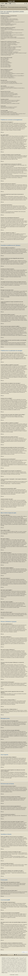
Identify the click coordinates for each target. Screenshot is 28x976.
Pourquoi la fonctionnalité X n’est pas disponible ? (9, 112)
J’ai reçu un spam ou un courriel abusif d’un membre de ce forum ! (11, 83)
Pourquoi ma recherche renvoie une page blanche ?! (9, 94)
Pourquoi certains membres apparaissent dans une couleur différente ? (12, 75)
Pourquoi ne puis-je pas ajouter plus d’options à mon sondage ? (11, 46)
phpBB (7, 296)
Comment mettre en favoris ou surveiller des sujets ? (9, 101)
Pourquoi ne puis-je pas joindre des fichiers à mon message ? (11, 49)
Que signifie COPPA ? (4, 17)
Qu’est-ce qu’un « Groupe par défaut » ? (7, 76)
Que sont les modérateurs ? (5, 71)
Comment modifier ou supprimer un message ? (8, 43)
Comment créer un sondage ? (6, 45)
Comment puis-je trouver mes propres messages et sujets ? (11, 96)
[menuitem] (3, 3)
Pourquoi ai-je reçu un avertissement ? (7, 50)
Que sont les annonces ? (5, 63)
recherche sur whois (19, 926)
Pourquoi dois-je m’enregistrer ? (6, 16)
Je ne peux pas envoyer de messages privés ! (8, 81)
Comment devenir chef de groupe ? (6, 74)
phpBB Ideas (5, 916)
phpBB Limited (5, 904)
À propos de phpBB (23, 906)
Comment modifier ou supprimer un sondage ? (8, 47)
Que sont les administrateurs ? (6, 70)
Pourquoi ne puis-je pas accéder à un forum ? (8, 48)
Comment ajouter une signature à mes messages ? (9, 44)
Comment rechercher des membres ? (7, 95)
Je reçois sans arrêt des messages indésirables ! (9, 82)
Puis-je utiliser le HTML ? (5, 59)
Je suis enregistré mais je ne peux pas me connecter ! (10, 19)
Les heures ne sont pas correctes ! (6, 31)
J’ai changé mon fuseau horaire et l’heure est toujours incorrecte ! (11, 32)
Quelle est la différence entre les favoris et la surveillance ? (10, 100)
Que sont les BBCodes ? (5, 58)
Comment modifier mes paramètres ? (7, 28)
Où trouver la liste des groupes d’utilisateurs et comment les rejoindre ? (12, 73)
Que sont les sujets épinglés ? (6, 64)
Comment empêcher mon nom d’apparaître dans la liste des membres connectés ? (12, 30)
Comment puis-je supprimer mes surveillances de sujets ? (10, 103)
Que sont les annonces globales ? (6, 62)
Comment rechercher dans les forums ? (7, 92)
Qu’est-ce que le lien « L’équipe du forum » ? (8, 77)
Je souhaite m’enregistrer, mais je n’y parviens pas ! (9, 18)
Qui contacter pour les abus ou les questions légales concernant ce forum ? (13, 113)
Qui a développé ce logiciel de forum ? (7, 111)
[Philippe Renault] (4, 972)
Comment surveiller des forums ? (6, 102)
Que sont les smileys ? (4, 60)
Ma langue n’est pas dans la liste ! (6, 33)
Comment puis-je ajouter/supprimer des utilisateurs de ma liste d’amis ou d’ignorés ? (12, 88)
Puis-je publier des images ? (5, 61)
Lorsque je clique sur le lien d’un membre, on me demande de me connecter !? (13, 38)
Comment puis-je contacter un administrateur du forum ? (10, 114)
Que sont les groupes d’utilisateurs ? (7, 72)
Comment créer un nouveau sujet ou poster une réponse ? (10, 42)
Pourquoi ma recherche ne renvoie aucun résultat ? (9, 93)
